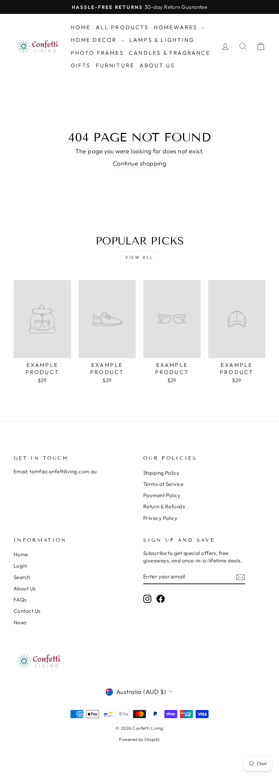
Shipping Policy (161, 473)
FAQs (20, 599)
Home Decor (95, 39)
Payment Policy (161, 495)
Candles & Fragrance (169, 52)
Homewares (177, 27)
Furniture (115, 65)
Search (22, 577)
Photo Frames (97, 52)
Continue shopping (139, 163)
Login (20, 565)
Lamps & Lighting (161, 39)
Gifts (81, 65)
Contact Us (27, 611)
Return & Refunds (164, 506)
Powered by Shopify (139, 739)
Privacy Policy (160, 518)
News (20, 622)
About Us (157, 65)
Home (81, 27)
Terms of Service (163, 484)
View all (139, 257)
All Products (122, 27)
